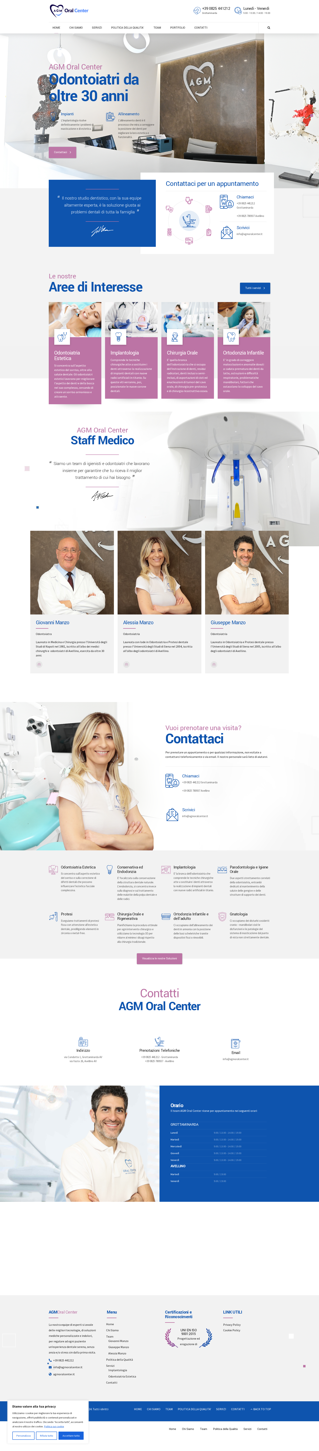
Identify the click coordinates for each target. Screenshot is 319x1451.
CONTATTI (200, 28)
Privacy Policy (232, 1324)
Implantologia (184, 867)
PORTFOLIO (177, 28)
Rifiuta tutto (46, 1435)
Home (110, 1324)
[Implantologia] (166, 869)
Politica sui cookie (54, 1426)
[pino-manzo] (247, 572)
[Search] (268, 27)
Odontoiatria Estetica (67, 355)
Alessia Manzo (117, 1353)
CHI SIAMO (76, 28)
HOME (56, 28)
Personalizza (23, 1435)
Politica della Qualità (119, 1359)
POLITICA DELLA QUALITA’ (127, 28)
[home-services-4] (244, 319)
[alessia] (159, 572)
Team (109, 1336)
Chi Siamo (112, 1330)
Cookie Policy (231, 1330)
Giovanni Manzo (118, 1341)
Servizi (110, 1365)
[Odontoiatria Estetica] (53, 116)
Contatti (111, 1382)
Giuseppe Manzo (118, 1347)
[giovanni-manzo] (72, 572)
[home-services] (75, 319)
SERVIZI (97, 28)
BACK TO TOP (262, 1409)
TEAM (157, 28)
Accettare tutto (71, 1435)
